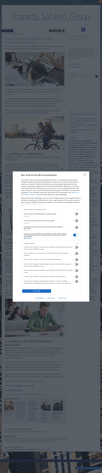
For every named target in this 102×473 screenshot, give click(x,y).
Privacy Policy (62, 298)
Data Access (51, 298)
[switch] (75, 214)
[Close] (85, 175)
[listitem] (51, 209)
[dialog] (51, 236)
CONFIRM (36, 291)
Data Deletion (39, 298)
